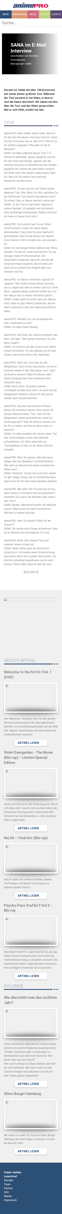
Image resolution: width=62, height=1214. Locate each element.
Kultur (45, 14)
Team (7, 1184)
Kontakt (8, 1180)
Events (56, 14)
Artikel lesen (28, 742)
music (33, 14)
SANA (22, 90)
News (6, 14)
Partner (8, 1188)
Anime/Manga (19, 14)
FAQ (6, 1192)
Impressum (10, 1200)
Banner (8, 1196)
